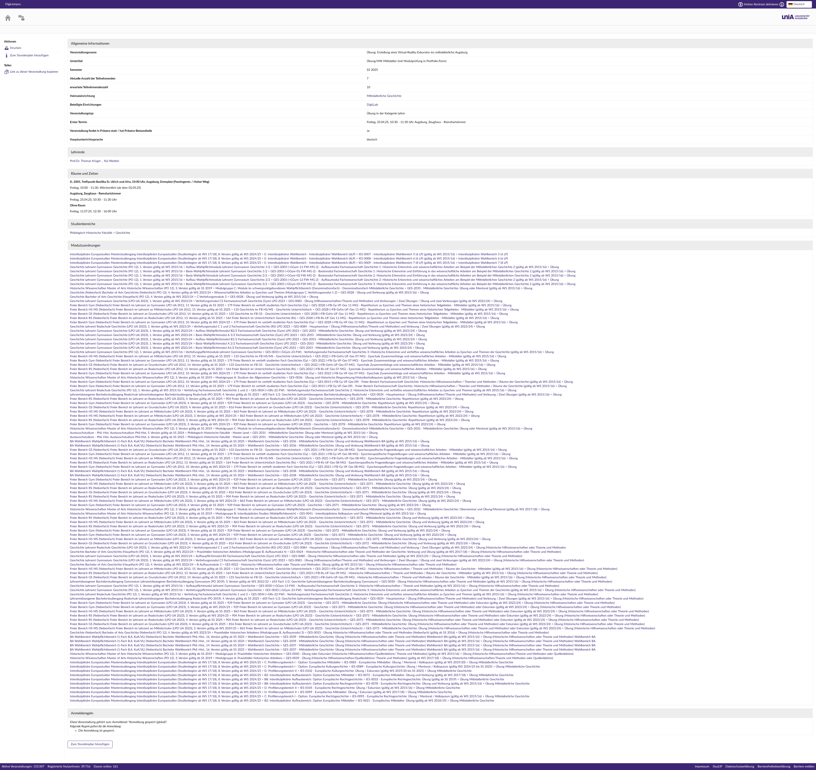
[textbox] (799, 4)
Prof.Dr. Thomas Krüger (86, 161)
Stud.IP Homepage (796, 17)
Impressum (702, 766)
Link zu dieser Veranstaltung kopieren (34, 71)
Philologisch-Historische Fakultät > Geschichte (100, 232)
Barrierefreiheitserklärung (774, 766)
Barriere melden (804, 766)
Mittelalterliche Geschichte (384, 96)
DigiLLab (372, 104)
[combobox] (799, 4)
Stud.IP (717, 766)
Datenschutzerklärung (739, 766)
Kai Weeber (111, 161)
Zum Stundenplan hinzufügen (29, 55)
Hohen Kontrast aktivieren (761, 4)
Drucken (15, 48)
